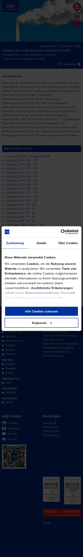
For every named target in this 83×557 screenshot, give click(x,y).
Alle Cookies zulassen (41, 311)
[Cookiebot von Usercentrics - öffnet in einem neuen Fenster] (60, 231)
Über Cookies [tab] (68, 243)
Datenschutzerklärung (42, 292)
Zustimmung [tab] (15, 243)
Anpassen (39, 322)
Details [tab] (42, 243)
